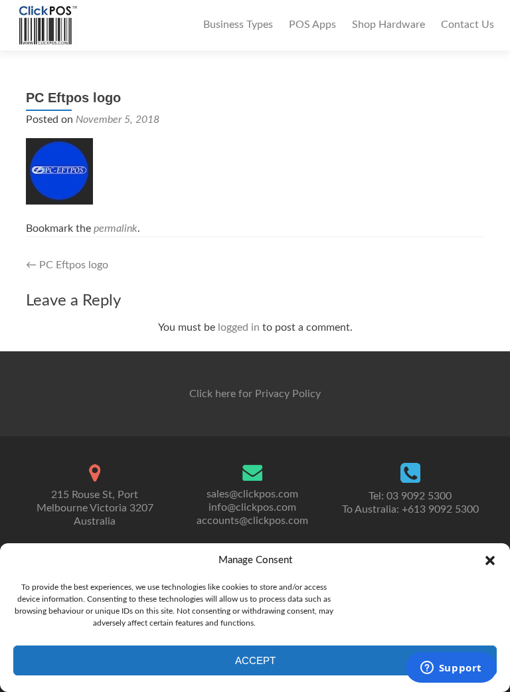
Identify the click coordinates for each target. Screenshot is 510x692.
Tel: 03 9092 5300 (410, 496)
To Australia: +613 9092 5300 (410, 509)
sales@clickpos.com (252, 494)
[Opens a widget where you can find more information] (451, 668)
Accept (255, 660)
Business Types (238, 24)
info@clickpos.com (252, 507)
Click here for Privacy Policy (255, 394)
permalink (115, 228)
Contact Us (467, 24)
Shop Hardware (388, 24)
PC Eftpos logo (67, 265)
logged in (239, 327)
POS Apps (312, 24)
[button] (490, 560)
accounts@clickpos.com (252, 520)
